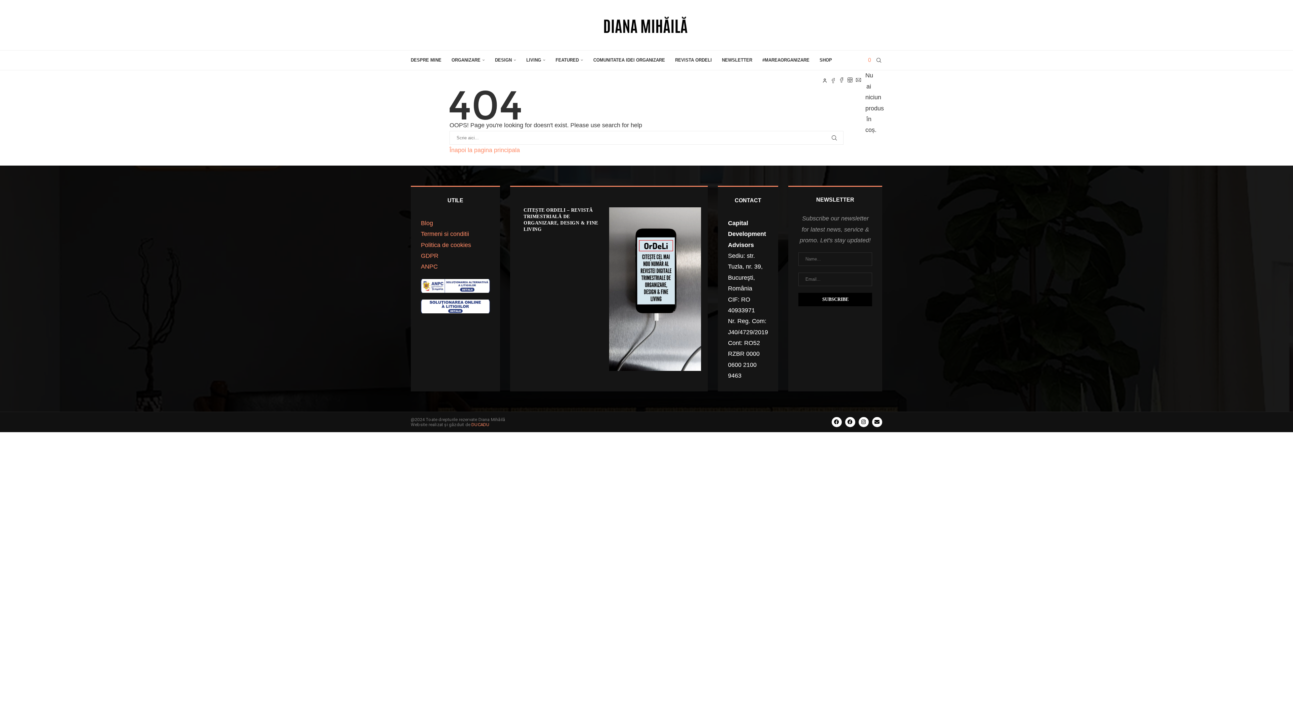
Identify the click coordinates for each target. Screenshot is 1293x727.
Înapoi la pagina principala (485, 150)
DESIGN (503, 60)
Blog (427, 223)
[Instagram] (850, 80)
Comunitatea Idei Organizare (629, 60)
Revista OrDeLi (693, 60)
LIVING (533, 60)
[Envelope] (877, 422)
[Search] (878, 60)
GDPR (429, 255)
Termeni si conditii (445, 234)
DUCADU (480, 424)
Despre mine (426, 60)
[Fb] (833, 80)
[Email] (858, 80)
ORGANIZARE (466, 60)
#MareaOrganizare (785, 60)
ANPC (429, 266)
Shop (826, 60)
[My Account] (824, 80)
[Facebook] (841, 80)
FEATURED (567, 60)
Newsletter (737, 60)
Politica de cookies (446, 245)
